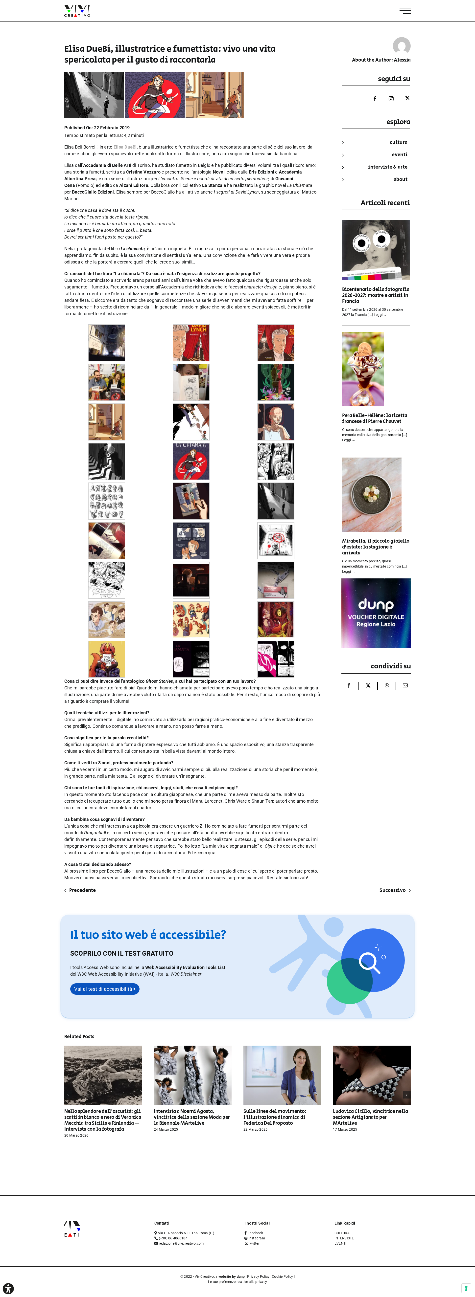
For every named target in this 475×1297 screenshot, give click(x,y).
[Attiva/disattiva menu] (405, 11)
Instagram (256, 1238)
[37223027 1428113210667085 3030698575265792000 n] (106, 485)
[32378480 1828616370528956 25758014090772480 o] (191, 446)
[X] (368, 686)
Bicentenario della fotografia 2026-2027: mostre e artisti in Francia (375, 295)
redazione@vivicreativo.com (181, 1243)
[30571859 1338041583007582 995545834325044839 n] (106, 446)
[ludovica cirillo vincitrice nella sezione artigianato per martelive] (372, 1048)
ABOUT (400, 179)
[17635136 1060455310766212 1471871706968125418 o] (191, 604)
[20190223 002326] (275, 565)
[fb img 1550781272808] (275, 327)
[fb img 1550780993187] (191, 367)
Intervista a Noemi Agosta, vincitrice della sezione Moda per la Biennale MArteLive (192, 1117)
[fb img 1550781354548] (106, 327)
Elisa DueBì (125, 147)
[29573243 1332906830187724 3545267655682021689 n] (275, 406)
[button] (185, 974)
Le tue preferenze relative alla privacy (237, 1282)
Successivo (393, 890)
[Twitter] (404, 98)
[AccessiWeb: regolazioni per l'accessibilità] (8, 1289)
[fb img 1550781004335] (106, 367)
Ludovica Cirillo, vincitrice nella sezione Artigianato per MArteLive (370, 1117)
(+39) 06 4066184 (173, 1238)
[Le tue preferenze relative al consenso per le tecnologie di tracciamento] (466, 1288)
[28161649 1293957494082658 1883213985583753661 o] (275, 525)
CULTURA (398, 142)
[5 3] (275, 644)
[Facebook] (371, 98)
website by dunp (231, 1276)
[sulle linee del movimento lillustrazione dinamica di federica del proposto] (282, 1048)
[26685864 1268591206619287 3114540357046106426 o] (191, 565)
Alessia (402, 60)
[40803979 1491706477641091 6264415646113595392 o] (106, 525)
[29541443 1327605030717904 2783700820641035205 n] (191, 406)
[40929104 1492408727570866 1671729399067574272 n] (106, 406)
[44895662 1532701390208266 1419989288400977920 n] (275, 367)
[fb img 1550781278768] (191, 327)
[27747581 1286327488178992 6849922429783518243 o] (106, 565)
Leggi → (380, 315)
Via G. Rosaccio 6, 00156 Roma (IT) (186, 1233)
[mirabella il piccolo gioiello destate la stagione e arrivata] (372, 460)
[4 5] (191, 644)
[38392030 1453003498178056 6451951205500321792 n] (275, 485)
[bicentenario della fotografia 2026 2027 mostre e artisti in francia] (376, 223)
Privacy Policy (258, 1276)
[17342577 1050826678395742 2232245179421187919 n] (275, 604)
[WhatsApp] (386, 686)
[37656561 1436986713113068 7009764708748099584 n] (191, 485)
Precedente (82, 890)
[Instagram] (387, 98)
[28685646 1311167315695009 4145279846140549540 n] (191, 525)
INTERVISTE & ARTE (387, 167)
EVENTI (399, 154)
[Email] (404, 686)
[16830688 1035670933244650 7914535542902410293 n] (106, 644)
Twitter (254, 1243)
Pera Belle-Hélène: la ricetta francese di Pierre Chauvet (374, 418)
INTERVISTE (344, 1238)
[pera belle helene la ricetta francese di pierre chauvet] (363, 335)
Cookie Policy (282, 1276)
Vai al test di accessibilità (104, 989)
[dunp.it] (376, 581)
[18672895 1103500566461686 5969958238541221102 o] (106, 604)
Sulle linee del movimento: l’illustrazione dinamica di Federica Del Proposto (275, 1117)
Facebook (255, 1233)
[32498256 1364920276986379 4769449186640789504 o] (275, 446)
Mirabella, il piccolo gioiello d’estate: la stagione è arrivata (375, 547)
